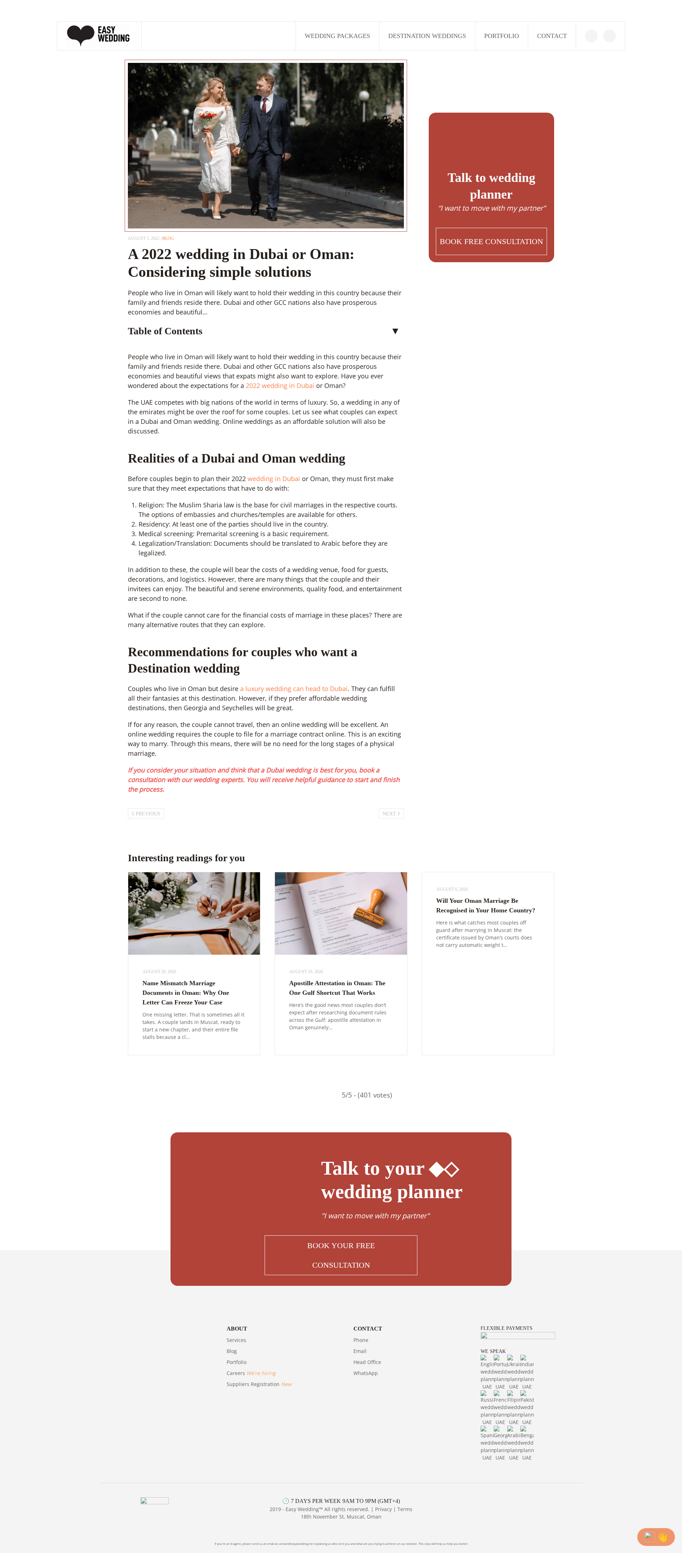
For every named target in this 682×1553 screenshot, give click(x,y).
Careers (251, 1373)
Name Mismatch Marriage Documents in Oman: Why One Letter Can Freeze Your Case (185, 993)
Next (389, 813)
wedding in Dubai (274, 478)
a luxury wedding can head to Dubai (293, 688)
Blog (232, 1351)
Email (360, 1351)
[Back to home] (99, 36)
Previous (148, 813)
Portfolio (501, 35)
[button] (491, 241)
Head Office (367, 1362)
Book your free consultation (341, 1255)
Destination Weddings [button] (427, 35)
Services (236, 1340)
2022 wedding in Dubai (280, 385)
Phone (360, 1340)
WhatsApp (365, 1373)
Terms (404, 1509)
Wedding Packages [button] (337, 35)
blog (168, 238)
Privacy (383, 1509)
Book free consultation (491, 241)
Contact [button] (552, 35)
